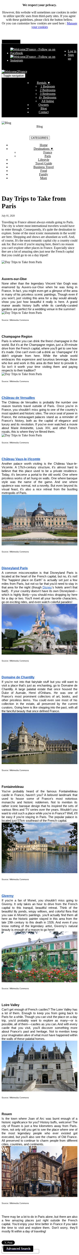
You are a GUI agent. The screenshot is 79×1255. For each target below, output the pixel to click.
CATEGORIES (39, 137)
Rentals (43, 82)
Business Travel (43, 167)
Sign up (71, 56)
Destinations (43, 148)
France (47, 152)
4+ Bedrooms (47, 97)
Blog (44, 108)
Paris (48, 156)
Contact (44, 112)
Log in (72, 51)
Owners (43, 104)
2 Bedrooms (48, 90)
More (43, 178)
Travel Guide (43, 163)
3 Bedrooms (48, 93)
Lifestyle (43, 159)
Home (44, 145)
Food (43, 170)
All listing (47, 101)
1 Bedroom (48, 86)
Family (43, 174)
